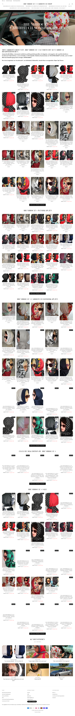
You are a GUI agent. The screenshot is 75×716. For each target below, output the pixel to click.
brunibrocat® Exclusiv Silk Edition (58, 6)
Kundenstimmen (54, 694)
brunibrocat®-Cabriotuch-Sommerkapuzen (36, 6)
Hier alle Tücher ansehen (37, 204)
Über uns (3, 0)
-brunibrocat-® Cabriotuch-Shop (37, 4)
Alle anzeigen (37, 641)
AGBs (28, 694)
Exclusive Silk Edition (5, 695)
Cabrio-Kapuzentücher (16, 0)
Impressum (54, 697)
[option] (37, 11)
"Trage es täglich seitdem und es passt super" (37, 661)
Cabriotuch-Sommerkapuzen (6, 692)
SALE (3, 697)
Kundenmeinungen (9, 0)
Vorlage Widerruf (30, 699)
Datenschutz (29, 695)
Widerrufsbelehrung (30, 697)
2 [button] (37, 45)
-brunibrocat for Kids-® (5, 701)
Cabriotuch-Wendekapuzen (6, 694)
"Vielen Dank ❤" (37, 679)
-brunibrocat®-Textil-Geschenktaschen (8, 699)
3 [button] (45, 45)
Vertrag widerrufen (32, 701)
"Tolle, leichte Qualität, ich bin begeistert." (61, 661)
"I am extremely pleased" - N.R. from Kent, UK (13, 661)
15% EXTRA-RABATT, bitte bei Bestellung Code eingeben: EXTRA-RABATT (48, 8)
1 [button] (29, 45)
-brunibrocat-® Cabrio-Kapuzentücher (58, 695)
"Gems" (61, 679)
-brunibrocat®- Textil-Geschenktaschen (20, 8)
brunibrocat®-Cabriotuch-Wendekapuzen (13, 6)
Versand (28, 692)
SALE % (70, 6)
